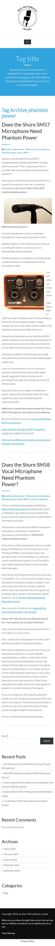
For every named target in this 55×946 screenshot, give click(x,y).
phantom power (9, 153)
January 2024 (10, 859)
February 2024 (11, 854)
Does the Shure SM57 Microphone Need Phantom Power (26, 131)
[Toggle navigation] (27, 42)
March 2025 (10, 848)
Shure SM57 (23, 153)
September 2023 (12, 870)
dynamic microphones (39, 149)
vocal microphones (39, 499)
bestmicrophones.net (15, 149)
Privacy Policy (27, 941)
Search (5, 735)
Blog (6, 892)
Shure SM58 (23, 499)
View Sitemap (8, 933)
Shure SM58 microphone (14, 509)
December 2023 (11, 865)
